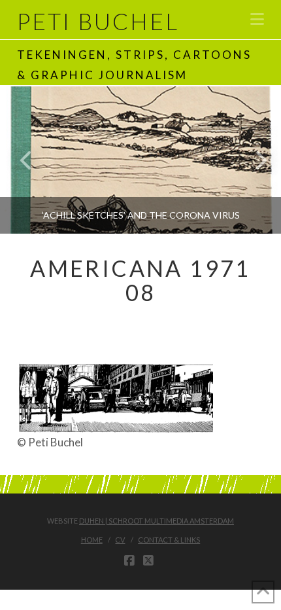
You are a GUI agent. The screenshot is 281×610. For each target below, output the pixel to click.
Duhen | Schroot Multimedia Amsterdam (156, 520)
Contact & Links (169, 539)
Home (92, 539)
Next (253, 160)
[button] (257, 19)
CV (120, 539)
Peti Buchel (98, 21)
